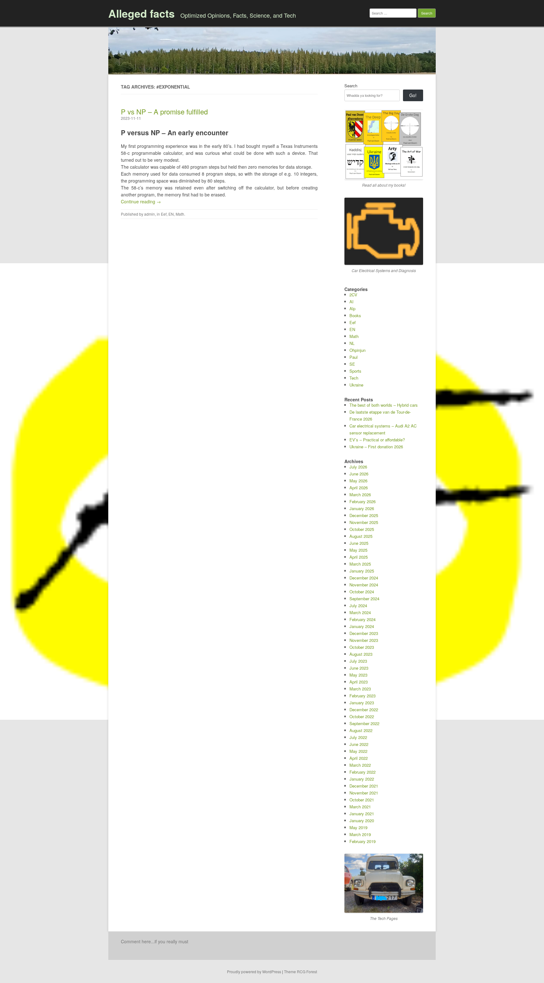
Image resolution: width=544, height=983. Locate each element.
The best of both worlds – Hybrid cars (383, 405)
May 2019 (358, 827)
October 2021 (361, 800)
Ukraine (356, 385)
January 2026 (361, 508)
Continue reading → (141, 201)
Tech (353, 378)
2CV (353, 295)
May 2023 (358, 675)
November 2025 (363, 522)
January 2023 (361, 703)
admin (149, 214)
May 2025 (358, 550)
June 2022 (358, 744)
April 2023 (358, 682)
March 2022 (360, 765)
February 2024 (362, 619)
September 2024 (364, 599)
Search (350, 86)
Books (355, 315)
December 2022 (363, 710)
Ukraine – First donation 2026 (376, 447)
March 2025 (360, 564)
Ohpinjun (357, 350)
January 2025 (361, 571)
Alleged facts (141, 13)
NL (351, 343)
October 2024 (361, 592)
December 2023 (363, 633)
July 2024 (358, 605)
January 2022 (361, 779)
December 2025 (363, 515)
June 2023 (358, 668)
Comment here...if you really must (154, 941)
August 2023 (360, 654)
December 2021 (363, 786)
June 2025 (358, 543)
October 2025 (361, 529)
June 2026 (358, 474)
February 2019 (362, 841)
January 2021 (361, 814)
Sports (355, 371)
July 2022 (358, 737)
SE (352, 364)
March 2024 (360, 612)
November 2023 (363, 640)
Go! (412, 95)
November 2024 (363, 585)
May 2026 (358, 481)
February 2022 (362, 772)
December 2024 (363, 578)
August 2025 (360, 536)
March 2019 (360, 834)
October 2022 (361, 716)
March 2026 (360, 494)
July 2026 (358, 467)
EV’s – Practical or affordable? (377, 440)
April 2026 (358, 488)
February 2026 (362, 501)
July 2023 (358, 661)
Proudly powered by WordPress (254, 971)
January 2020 (361, 820)
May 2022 (358, 751)
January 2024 (361, 626)
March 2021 (360, 807)
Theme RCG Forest (300, 971)
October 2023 (361, 647)
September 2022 (364, 723)
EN (171, 214)
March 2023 (360, 689)
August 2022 (360, 730)
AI (351, 302)
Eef (164, 214)
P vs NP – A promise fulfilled (164, 111)
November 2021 (363, 793)
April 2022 (358, 758)
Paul (353, 357)
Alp (352, 308)
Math (180, 214)
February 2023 (362, 696)
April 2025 (358, 557)
